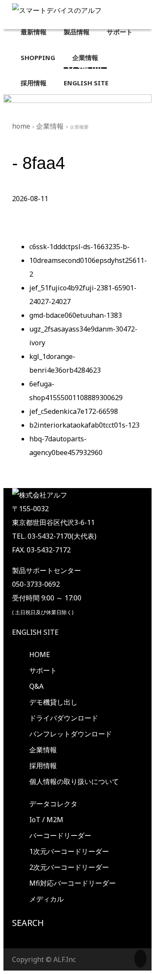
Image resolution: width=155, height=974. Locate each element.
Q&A (36, 686)
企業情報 (50, 126)
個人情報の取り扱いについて (74, 781)
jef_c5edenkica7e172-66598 (73, 411)
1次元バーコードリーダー (69, 851)
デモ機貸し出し (53, 702)
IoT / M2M (46, 819)
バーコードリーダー (60, 835)
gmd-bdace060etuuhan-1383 (75, 315)
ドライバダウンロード (63, 718)
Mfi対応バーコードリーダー (72, 883)
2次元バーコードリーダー (69, 867)
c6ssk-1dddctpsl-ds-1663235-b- (79, 246)
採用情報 (43, 765)
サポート (43, 670)
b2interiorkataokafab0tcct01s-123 (84, 425)
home (22, 126)
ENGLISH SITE (35, 632)
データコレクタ (53, 803)
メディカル (46, 899)
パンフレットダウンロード (70, 734)
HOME (39, 654)
